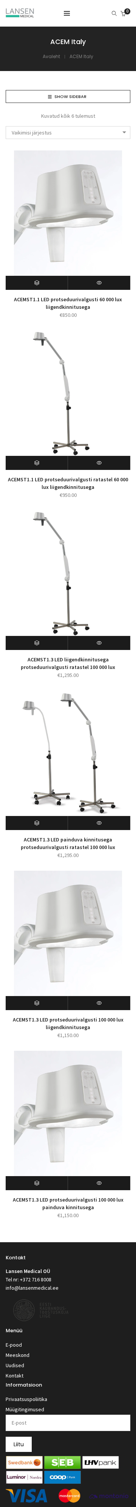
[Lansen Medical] (20, 14)
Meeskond (17, 1355)
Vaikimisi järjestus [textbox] (32, 132)
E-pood (14, 1344)
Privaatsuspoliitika (26, 1399)
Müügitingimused (25, 1409)
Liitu (19, 1444)
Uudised (15, 1365)
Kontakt (14, 1375)
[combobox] (68, 132)
